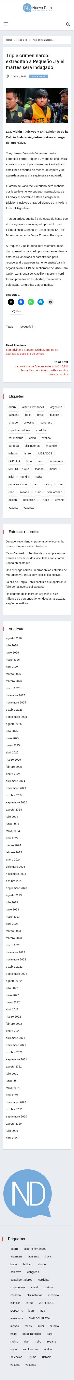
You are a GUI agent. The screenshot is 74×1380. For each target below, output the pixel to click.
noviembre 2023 (16, 873)
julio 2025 (12, 731)
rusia (38, 492)
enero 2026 (13, 688)
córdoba (13, 445)
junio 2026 (12, 652)
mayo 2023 (13, 916)
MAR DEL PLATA (18, 469)
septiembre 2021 (16, 1059)
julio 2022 (12, 988)
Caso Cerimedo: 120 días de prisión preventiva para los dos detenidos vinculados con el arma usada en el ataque (35, 558)
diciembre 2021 (15, 1038)
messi (53, 469)
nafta (39, 476)
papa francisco (17, 484)
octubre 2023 (14, 881)
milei (11, 476)
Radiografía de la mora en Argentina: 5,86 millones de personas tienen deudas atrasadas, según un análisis (36, 598)
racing (48, 484)
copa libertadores (19, 430)
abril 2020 (12, 1137)
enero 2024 (13, 859)
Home (9, 40)
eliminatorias (32, 445)
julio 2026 (12, 645)
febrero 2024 (14, 852)
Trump (45, 499)
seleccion (29, 499)
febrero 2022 (14, 1023)
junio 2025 (12, 738)
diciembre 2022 (15, 952)
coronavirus (15, 438)
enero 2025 (13, 773)
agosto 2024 (14, 809)
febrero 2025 (14, 766)
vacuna (13, 507)
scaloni (12, 499)
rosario (24, 492)
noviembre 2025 (16, 702)
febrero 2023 (14, 938)
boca (28, 414)
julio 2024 (12, 816)
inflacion (13, 453)
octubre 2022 (14, 966)
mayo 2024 (13, 831)
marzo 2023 (13, 930)
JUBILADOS (44, 453)
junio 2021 (12, 1080)
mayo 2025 (13, 745)
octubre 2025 (14, 709)
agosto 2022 (14, 980)
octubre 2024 (14, 795)
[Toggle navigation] (6, 24)
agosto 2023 (14, 895)
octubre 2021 (14, 1052)
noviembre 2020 (16, 1102)
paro (35, 484)
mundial (25, 476)
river (61, 484)
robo (11, 492)
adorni (12, 407)
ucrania (59, 499)
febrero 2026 (14, 681)
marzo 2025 (13, 759)
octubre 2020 (14, 1109)
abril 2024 (12, 838)
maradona (56, 461)
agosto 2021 (14, 1066)
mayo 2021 (13, 1088)
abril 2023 (12, 923)
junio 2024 (12, 823)
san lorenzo (54, 492)
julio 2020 (12, 1130)
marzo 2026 (13, 674)
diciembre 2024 (15, 781)
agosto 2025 (14, 723)
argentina (56, 407)
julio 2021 (12, 1073)
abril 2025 (12, 752)
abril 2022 (12, 1009)
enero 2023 (13, 945)
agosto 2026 (14, 638)
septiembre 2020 (16, 1116)
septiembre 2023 (16, 888)
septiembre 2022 (16, 973)
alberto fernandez (33, 407)
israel (27, 453)
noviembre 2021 (16, 1045)
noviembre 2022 (16, 959)
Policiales (22, 40)
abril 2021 (12, 1095)
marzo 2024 (13, 845)
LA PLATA (14, 461)
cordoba (41, 430)
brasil (40, 414)
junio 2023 (12, 909)
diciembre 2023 (15, 866)
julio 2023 (12, 902)
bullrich (54, 414)
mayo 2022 (13, 1002)
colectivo (29, 422)
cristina (46, 438)
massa (39, 469)
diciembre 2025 (15, 695)
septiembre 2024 (16, 802)
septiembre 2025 (16, 716)
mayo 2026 (13, 659)
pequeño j (27, 326)
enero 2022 (13, 1030)
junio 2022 (12, 995)
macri (41, 461)
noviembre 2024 (16, 788)
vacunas (28, 507)
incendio (51, 445)
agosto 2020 (14, 1123)
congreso (46, 422)
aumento (13, 414)
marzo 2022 (13, 1016)
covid (32, 438)
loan (29, 461)
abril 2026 (12, 666)
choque (13, 422)
